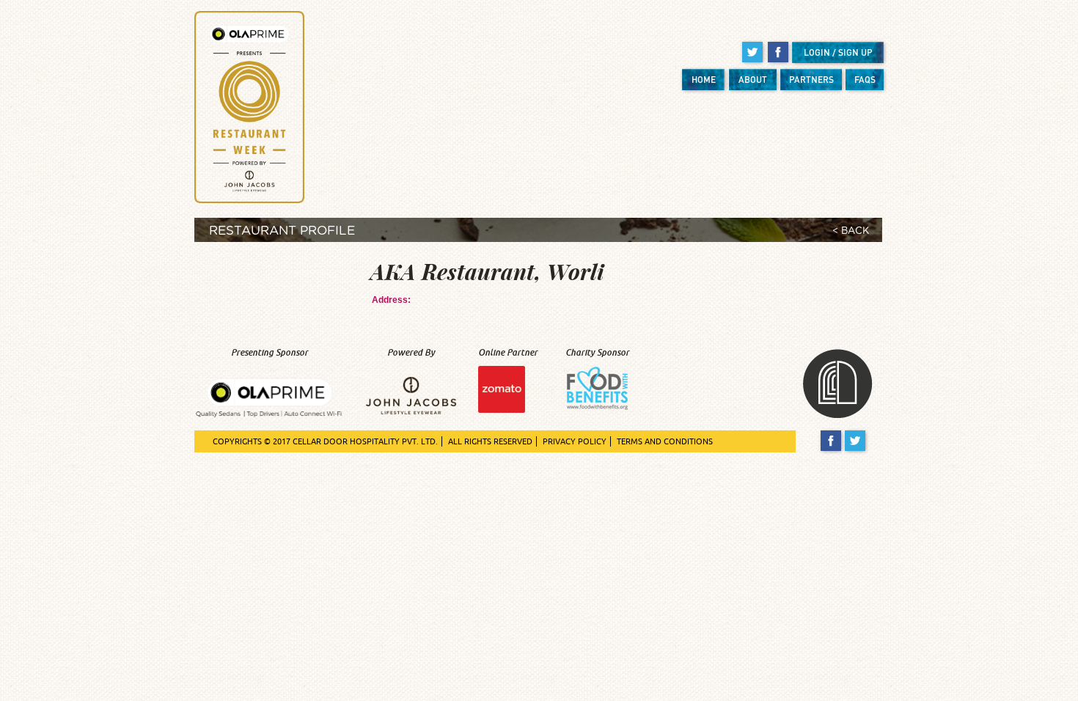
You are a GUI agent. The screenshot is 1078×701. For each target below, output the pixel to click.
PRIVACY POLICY (574, 441)
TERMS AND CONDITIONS (665, 441)
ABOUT (752, 79)
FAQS (865, 79)
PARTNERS (811, 79)
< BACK (850, 231)
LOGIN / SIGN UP (838, 52)
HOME (704, 79)
